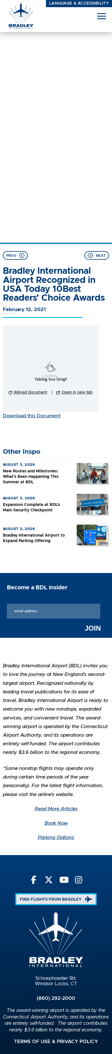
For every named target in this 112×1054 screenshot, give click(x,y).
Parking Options (56, 837)
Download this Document (32, 416)
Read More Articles (56, 809)
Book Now (56, 823)
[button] (101, 16)
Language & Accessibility (79, 3)
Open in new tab (76, 392)
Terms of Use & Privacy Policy (56, 1041)
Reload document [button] (30, 392)
